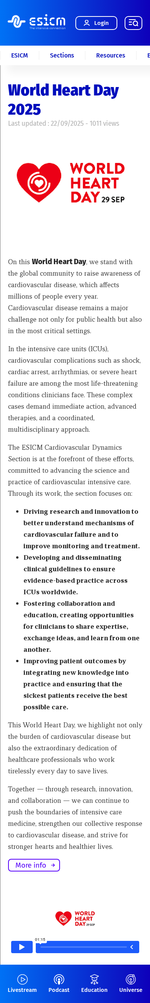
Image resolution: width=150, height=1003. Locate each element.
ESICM (19, 55)
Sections (62, 55)
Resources (110, 55)
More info (30, 865)
